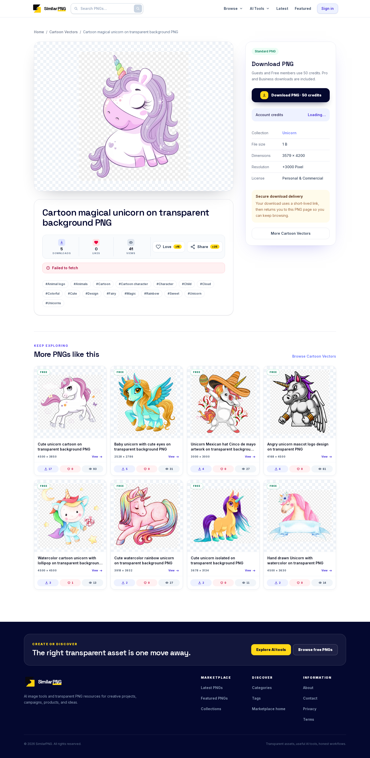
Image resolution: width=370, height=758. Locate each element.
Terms (308, 719)
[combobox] (106, 8)
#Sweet (173, 293)
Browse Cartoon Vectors (314, 356)
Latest (282, 8)
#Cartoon (103, 284)
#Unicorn (194, 293)
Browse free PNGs (315, 649)
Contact (310, 698)
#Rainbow (151, 293)
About (308, 687)
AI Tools (257, 8)
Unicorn (289, 133)
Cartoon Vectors (63, 32)
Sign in (327, 8)
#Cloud (205, 284)
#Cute (72, 293)
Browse (231, 8)
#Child (187, 284)
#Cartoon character (133, 284)
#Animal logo (55, 284)
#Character (165, 284)
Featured (303, 8)
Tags (256, 698)
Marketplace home (268, 709)
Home (39, 32)
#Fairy (111, 293)
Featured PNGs (214, 698)
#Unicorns (53, 303)
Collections (211, 709)
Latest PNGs (212, 687)
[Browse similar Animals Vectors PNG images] (98, 374)
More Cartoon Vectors (291, 233)
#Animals (81, 284)
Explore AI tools (271, 649)
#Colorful (52, 293)
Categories (262, 687)
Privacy (309, 709)
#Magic (130, 293)
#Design (92, 293)
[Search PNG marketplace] (138, 9)
